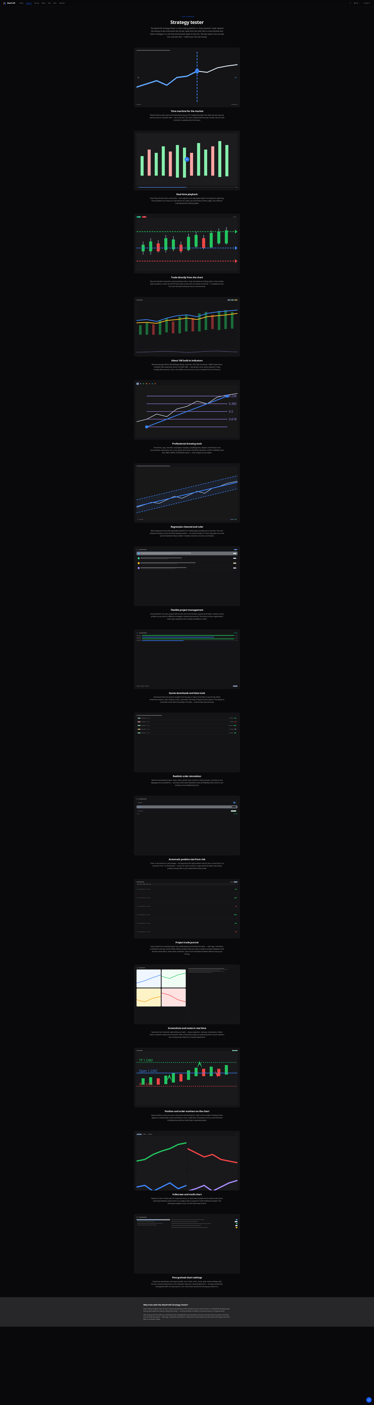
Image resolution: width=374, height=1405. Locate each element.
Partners (62, 3)
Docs (54, 3)
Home (21, 3)
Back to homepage (188, 16)
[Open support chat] (369, 1400)
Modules (29, 3)
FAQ (49, 3)
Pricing (36, 3)
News (43, 3)
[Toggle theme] (350, 3)
